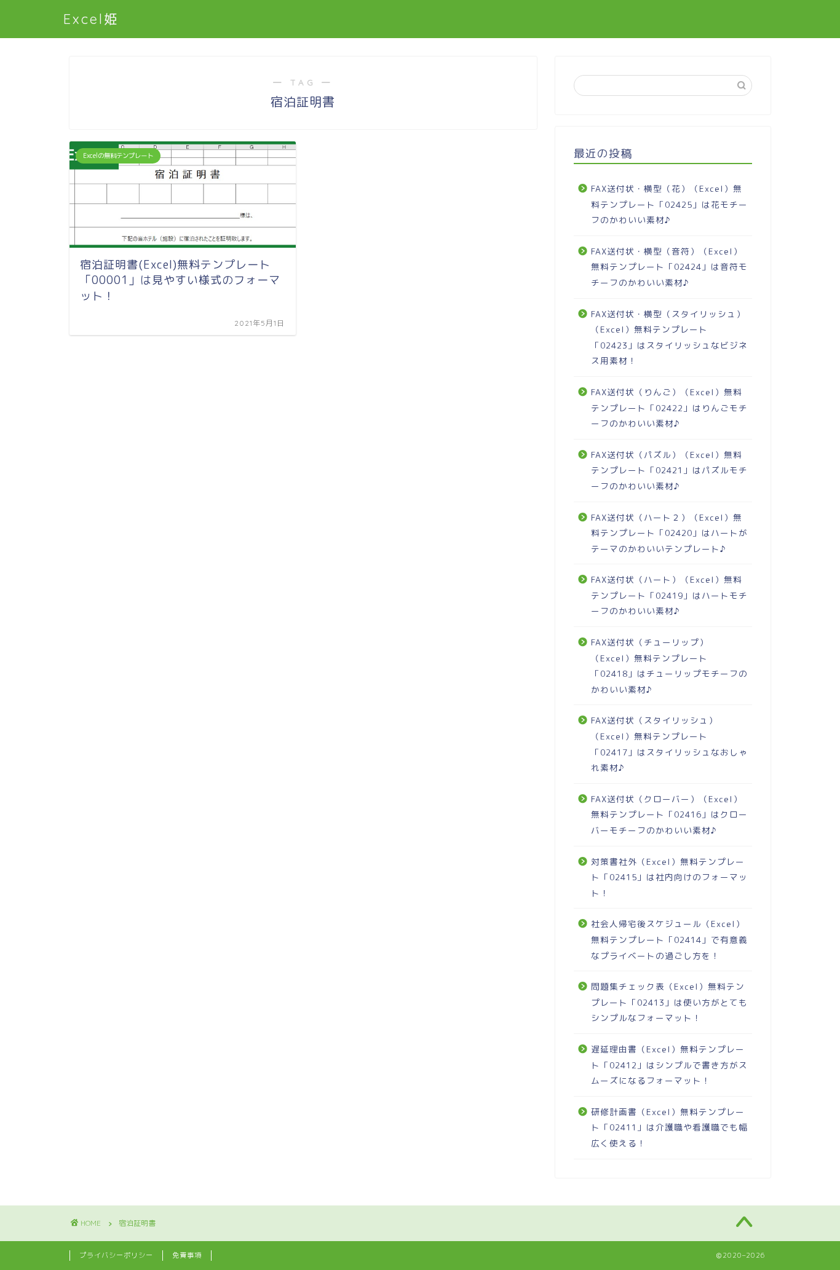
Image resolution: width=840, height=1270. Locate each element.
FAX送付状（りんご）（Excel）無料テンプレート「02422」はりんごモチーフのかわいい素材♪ (669, 407)
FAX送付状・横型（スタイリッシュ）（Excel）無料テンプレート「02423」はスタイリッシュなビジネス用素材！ (669, 337)
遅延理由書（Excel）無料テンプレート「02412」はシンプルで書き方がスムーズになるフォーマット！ (669, 1064)
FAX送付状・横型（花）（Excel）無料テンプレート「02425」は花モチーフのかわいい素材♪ (669, 204)
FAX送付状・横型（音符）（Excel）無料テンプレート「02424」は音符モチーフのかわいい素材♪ (669, 266)
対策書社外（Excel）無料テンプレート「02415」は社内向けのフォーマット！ (669, 877)
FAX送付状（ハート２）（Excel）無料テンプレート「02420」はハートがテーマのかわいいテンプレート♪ (669, 532)
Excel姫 (91, 18)
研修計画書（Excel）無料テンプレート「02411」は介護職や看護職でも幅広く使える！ (669, 1127)
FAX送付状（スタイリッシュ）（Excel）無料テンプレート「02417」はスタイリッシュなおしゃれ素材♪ (669, 743)
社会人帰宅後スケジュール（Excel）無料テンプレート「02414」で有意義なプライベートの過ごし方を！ (669, 939)
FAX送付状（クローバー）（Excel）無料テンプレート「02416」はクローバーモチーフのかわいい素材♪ (669, 814)
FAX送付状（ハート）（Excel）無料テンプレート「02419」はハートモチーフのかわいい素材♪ (669, 595)
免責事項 (187, 1255)
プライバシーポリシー (116, 1255)
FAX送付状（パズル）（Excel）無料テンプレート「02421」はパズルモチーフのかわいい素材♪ (669, 470)
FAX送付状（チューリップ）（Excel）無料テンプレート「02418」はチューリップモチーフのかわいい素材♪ (669, 665)
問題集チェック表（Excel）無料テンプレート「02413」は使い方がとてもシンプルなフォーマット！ (669, 1001)
